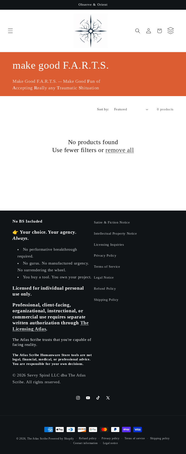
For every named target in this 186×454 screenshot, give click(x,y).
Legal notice (110, 443)
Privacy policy (111, 438)
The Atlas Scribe (37, 438)
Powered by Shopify (61, 438)
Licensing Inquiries (109, 244)
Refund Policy (105, 288)
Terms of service (135, 438)
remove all (119, 149)
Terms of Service (107, 266)
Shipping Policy (106, 299)
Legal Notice (104, 277)
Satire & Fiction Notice (112, 222)
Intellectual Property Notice (115, 233)
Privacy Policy (105, 255)
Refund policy (87, 438)
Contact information (85, 443)
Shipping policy (160, 438)
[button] (10, 30)
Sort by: (103, 109)
